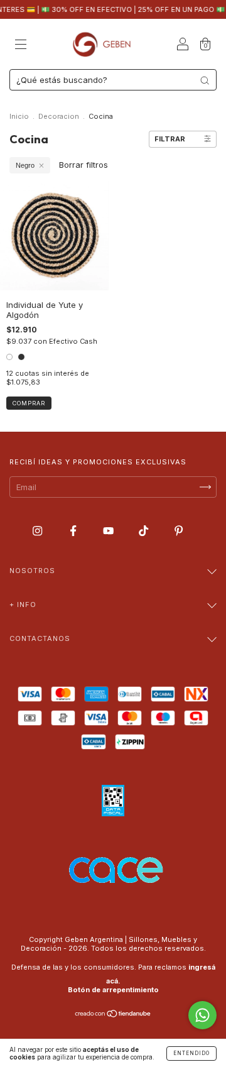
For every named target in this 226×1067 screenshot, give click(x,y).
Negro (25, 165)
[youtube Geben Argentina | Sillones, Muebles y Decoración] (109, 530)
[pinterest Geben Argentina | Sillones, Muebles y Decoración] (178, 530)
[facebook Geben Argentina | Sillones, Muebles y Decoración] (74, 530)
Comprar (29, 403)
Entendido (191, 1053)
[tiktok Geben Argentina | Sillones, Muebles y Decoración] (145, 530)
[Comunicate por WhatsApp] (202, 1015)
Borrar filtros (83, 165)
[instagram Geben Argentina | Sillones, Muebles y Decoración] (38, 530)
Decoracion (58, 116)
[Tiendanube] (113, 1015)
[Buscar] (204, 80)
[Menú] (20, 45)
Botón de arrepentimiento (113, 989)
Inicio (19, 116)
